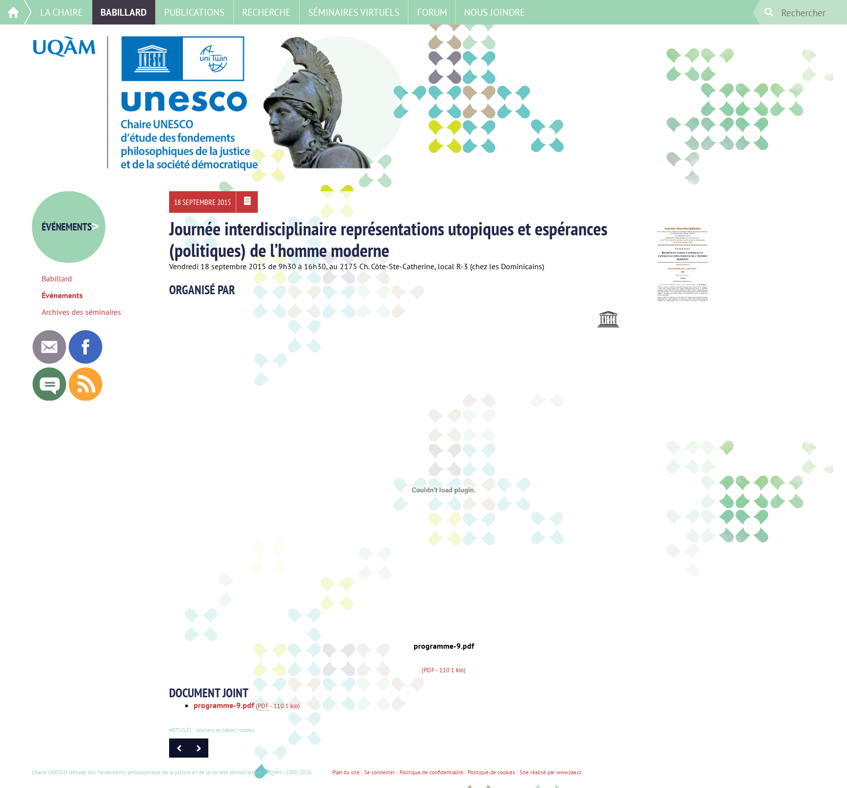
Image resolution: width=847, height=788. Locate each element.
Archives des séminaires (81, 312)
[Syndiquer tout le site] (85, 398)
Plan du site (346, 772)
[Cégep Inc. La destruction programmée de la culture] (198, 755)
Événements (70, 226)
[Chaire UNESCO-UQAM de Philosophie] (85, 361)
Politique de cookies (491, 772)
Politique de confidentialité (431, 772)
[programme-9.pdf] (247, 202)
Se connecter (379, 772)
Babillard (123, 12)
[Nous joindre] (49, 361)
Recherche (266, 12)
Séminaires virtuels (353, 12)
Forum (432, 12)
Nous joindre (494, 12)
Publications (194, 12)
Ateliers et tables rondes (225, 730)
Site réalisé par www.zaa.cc (551, 772)
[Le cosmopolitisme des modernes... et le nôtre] (179, 755)
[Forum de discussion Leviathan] (49, 398)
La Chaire (61, 12)
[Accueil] (16, 12)
